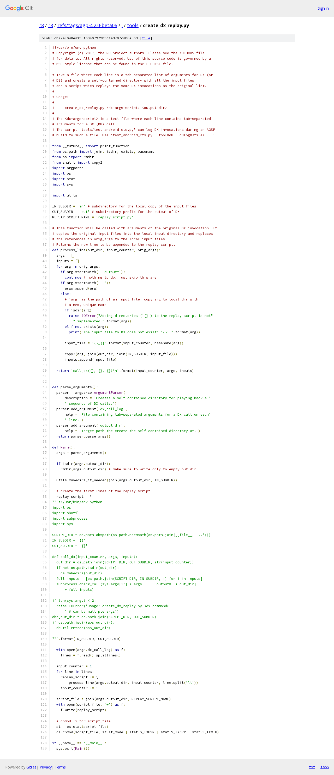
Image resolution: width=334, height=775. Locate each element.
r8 (41, 25)
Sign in (323, 8)
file (146, 38)
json (324, 767)
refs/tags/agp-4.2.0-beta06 (87, 25)
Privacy (46, 767)
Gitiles (31, 767)
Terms (60, 767)
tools (133, 25)
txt (312, 767)
